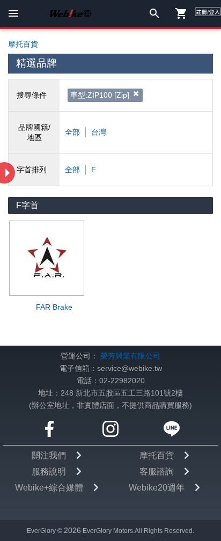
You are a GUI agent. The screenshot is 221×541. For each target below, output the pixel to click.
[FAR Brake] (54, 258)
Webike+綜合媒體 (49, 487)
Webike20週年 (157, 487)
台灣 (98, 132)
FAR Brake (54, 307)
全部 (72, 132)
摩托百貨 (156, 455)
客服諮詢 (156, 471)
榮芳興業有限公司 (130, 356)
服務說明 (49, 471)
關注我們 (49, 455)
